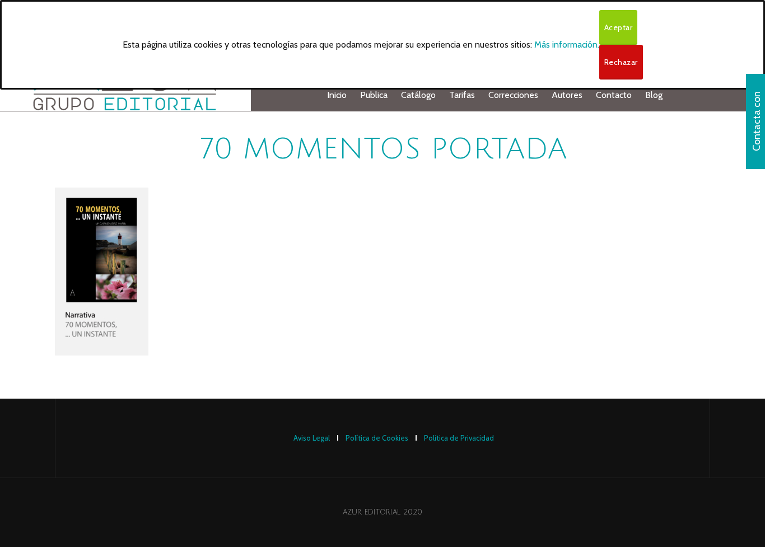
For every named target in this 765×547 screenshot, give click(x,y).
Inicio (337, 95)
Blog (654, 95)
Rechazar (621, 62)
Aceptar (618, 27)
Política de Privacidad (459, 437)
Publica (374, 95)
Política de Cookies (377, 437)
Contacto (614, 95)
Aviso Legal (311, 437)
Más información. (566, 44)
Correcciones (513, 95)
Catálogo (418, 95)
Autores (567, 95)
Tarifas (462, 95)
